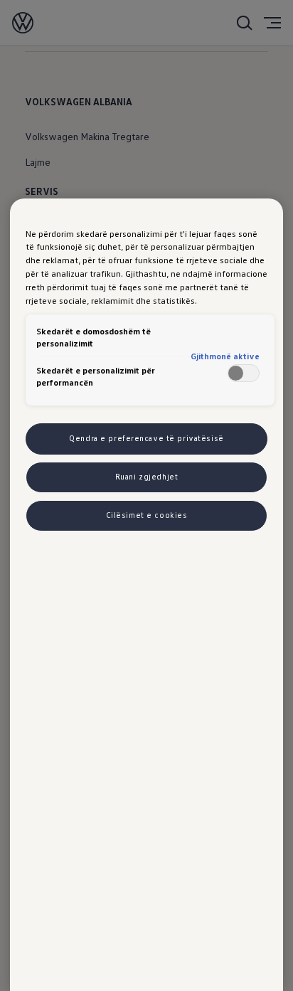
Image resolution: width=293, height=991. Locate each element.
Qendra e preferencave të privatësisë (146, 438)
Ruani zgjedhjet (147, 477)
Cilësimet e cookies (147, 515)
